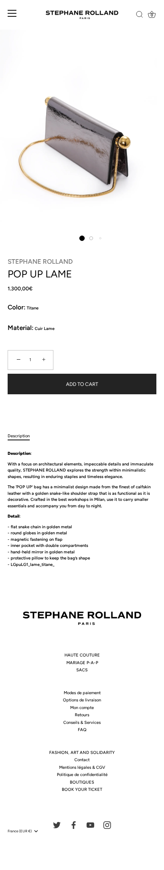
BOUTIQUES (82, 782)
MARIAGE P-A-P (82, 662)
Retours (82, 714)
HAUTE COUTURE (82, 655)
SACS (82, 670)
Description (19, 435)
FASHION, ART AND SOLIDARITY (82, 752)
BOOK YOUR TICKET (82, 789)
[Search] (134, 15)
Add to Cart (82, 384)
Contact (82, 759)
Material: (21, 327)
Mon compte (82, 707)
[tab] (22, 436)
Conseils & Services (82, 722)
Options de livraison (82, 700)
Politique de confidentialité (82, 774)
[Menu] (12, 15)
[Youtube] (90, 824)
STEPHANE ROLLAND (40, 261)
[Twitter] (57, 824)
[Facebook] (73, 824)
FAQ (82, 729)
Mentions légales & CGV (82, 767)
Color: (17, 307)
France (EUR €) (20, 831)
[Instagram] (107, 824)
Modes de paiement (82, 692)
